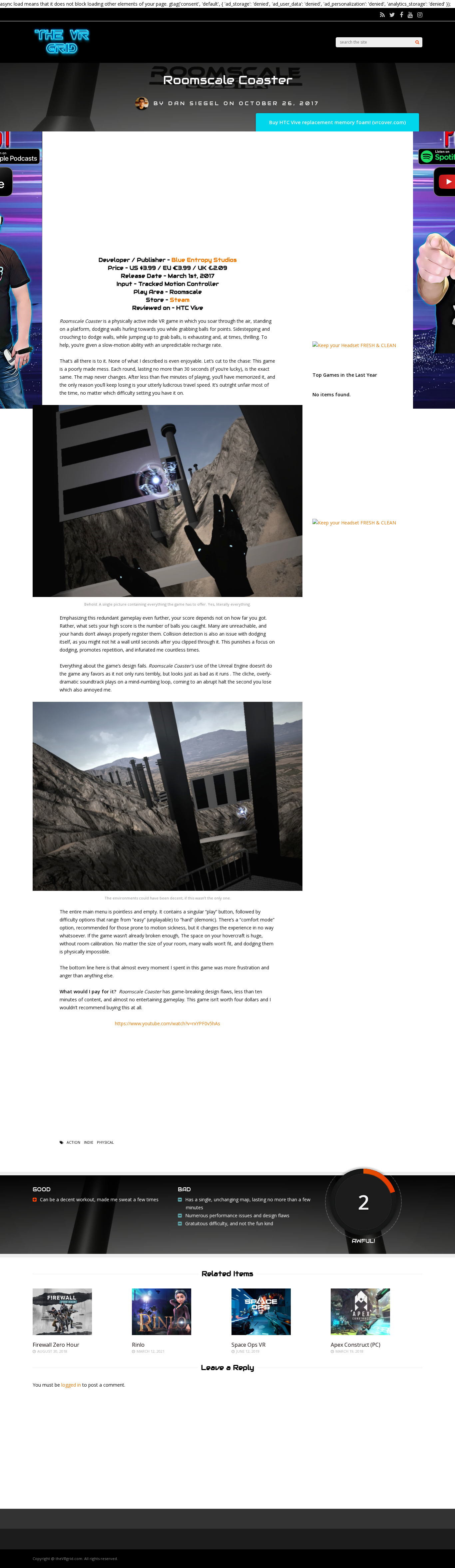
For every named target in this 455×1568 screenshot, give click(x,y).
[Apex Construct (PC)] (360, 1333)
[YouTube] (410, 14)
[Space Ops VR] (261, 1333)
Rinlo (138, 1344)
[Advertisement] (227, 191)
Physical (105, 1142)
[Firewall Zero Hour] (62, 1333)
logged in (71, 1385)
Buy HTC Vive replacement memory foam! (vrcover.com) (337, 122)
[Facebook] (401, 14)
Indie (88, 1142)
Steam (180, 299)
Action (73, 1142)
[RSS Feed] (382, 14)
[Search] (417, 42)
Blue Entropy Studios (204, 260)
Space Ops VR (248, 1344)
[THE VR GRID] (62, 56)
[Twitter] (392, 14)
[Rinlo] (161, 1333)
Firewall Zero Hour (56, 1344)
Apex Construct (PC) (355, 1344)
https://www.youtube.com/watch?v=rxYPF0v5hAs (167, 1023)
